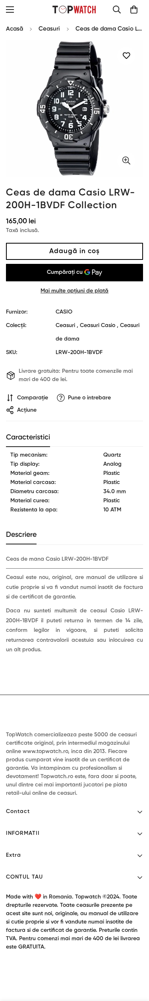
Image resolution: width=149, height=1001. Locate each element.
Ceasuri (49, 29)
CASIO (64, 312)
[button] (134, 9)
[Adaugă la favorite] (126, 56)
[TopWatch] (74, 9)
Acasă (14, 29)
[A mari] (126, 161)
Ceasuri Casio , (99, 325)
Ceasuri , (67, 325)
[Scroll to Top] (135, 959)
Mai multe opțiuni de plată (74, 291)
